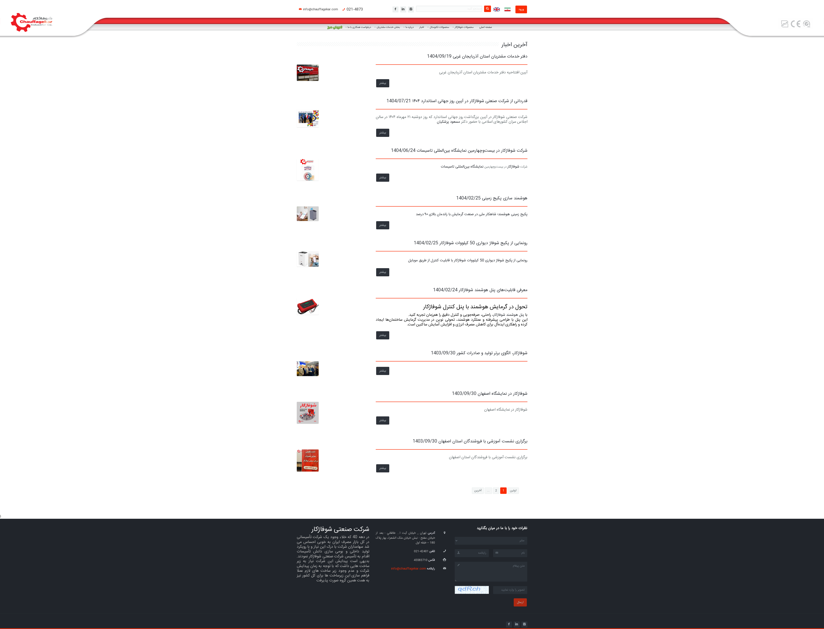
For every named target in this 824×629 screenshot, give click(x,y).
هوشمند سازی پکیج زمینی (504, 198)
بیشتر (382, 83)
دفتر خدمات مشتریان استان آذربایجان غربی (489, 56)
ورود (521, 9)
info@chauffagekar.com (320, 9)
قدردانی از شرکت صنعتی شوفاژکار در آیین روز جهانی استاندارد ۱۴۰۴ (469, 101)
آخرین (478, 490)
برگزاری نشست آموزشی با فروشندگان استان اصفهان (482, 441)
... (488, 490)
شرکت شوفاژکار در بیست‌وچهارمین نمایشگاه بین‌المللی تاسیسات (471, 150)
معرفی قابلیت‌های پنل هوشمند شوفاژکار (492, 290)
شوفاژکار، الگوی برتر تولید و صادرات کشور (491, 353)
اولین (513, 490)
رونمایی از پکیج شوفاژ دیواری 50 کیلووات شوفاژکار (482, 243)
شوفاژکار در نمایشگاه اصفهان (501, 393)
